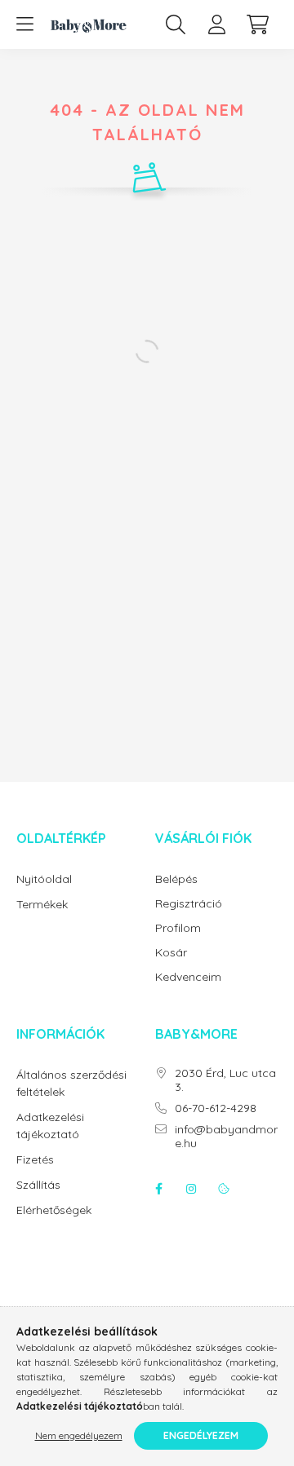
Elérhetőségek (53, 1210)
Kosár (171, 953)
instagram (191, 1188)
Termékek (42, 904)
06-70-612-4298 (215, 1108)
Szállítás (38, 1184)
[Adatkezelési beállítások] (223, 1188)
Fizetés (35, 1159)
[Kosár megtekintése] (257, 24)
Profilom (178, 928)
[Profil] (216, 24)
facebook (158, 1188)
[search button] (175, 24)
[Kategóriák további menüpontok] (24, 24)
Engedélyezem (200, 1435)
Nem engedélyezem (78, 1435)
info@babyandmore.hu (226, 1136)
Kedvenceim (188, 977)
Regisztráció (188, 904)
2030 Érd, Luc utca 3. (225, 1080)
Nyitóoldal (44, 879)
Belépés (176, 879)
